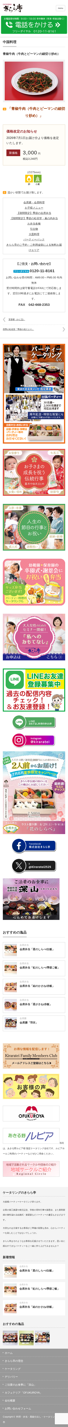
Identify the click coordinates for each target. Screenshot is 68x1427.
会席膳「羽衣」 (29, 1022)
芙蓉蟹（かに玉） (16, 319)
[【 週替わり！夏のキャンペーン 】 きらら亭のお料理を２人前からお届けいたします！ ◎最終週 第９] (34, 792)
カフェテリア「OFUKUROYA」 (23, 1392)
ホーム (9, 1352)
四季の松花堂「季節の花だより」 (18, 329)
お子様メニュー (34, 207)
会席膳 (23, 1018)
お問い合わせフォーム (18, 1408)
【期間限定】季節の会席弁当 (34, 213)
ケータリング (13, 1368)
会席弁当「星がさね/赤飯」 (36, 1004)
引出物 (34, 228)
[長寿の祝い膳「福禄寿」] (42, 1338)
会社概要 (10, 1400)
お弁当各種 (34, 223)
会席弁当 (24, 945)
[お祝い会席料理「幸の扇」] (10, 1338)
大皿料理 (34, 234)
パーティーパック (34, 239)
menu (60, 8)
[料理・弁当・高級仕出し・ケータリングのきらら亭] (16, 9)
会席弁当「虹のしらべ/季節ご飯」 (40, 967)
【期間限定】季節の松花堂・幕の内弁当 (34, 218)
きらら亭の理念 (14, 1360)
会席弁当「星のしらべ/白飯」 (37, 949)
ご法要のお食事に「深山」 (20, 1384)
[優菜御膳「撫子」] (26, 1338)
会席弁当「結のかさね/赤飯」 (37, 985)
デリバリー (11, 1376)
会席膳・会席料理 (34, 202)
